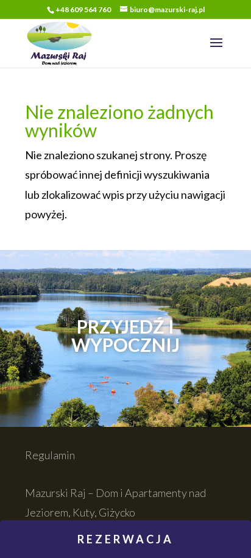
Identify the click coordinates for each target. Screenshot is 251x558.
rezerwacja (125, 539)
